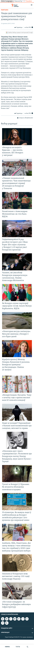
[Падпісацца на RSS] (6, 623)
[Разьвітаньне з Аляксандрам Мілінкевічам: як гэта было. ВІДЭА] (17, 200)
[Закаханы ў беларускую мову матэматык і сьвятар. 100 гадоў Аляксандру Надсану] (17, 562)
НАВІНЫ (7, 646)
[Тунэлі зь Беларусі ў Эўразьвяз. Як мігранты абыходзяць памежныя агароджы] (17, 473)
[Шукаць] (27, 647)
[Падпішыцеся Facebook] (6, 619)
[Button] (18, 27)
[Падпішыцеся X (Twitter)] (10, 619)
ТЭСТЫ (18, 646)
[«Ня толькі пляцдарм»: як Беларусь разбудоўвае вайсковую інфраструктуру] (17, 590)
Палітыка (4, 10)
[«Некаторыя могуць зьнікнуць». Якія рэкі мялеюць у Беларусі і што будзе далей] (17, 320)
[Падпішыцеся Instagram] (27, 619)
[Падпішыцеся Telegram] (2, 623)
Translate (29, 1)
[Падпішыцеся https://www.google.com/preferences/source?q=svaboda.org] (2, 619)
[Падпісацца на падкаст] (18, 619)
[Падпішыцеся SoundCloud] (22, 619)
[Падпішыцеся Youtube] (14, 619)
